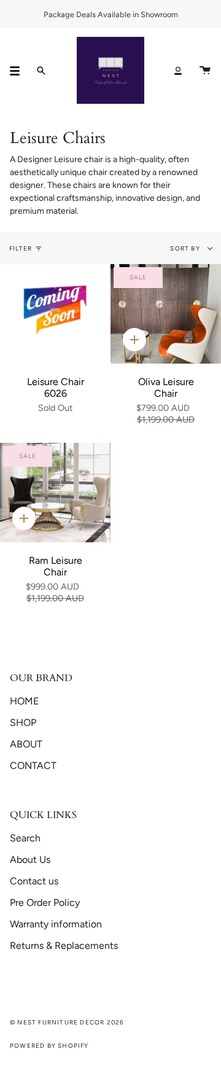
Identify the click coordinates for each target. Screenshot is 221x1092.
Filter (20, 248)
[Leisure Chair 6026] (55, 314)
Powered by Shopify (49, 1046)
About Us (30, 859)
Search (25, 838)
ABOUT (26, 744)
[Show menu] (19, 70)
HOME (24, 701)
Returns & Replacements (64, 945)
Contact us (34, 881)
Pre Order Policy (45, 902)
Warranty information (56, 924)
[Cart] (205, 70)
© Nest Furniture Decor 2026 (67, 1022)
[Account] (178, 70)
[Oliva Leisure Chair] (165, 314)
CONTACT (33, 765)
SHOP (23, 722)
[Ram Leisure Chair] (55, 492)
